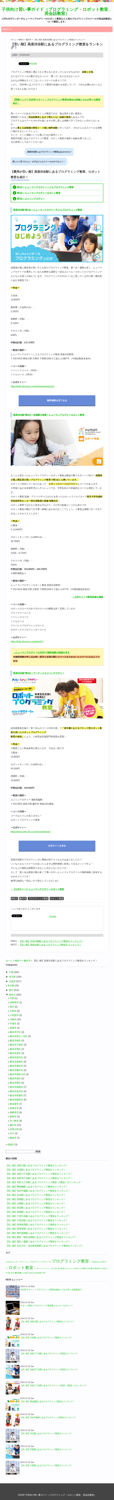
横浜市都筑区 (16, 1087)
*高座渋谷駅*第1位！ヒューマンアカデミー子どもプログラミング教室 (47, 210)
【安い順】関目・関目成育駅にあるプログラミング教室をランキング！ (41, 1237)
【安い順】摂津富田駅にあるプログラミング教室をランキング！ (38, 1224)
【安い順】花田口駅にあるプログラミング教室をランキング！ (37, 1165)
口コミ (70, 1268)
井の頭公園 (58, 1268)
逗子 (12, 1133)
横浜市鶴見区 (16, 1099)
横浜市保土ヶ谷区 (19, 1036)
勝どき (65, 1268)
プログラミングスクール (40, 1262)
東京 (11, 990)
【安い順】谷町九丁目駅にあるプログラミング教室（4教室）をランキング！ (44, 1182)
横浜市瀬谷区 (16, 1066)
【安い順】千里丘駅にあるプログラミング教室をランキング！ (37, 1220)
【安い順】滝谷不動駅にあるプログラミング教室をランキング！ (38, 1191)
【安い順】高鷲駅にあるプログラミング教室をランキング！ (36, 1199)
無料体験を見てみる (57, 400)
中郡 (12, 998)
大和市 (13, 1011)
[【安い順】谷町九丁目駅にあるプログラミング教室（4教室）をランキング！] (13, 1388)
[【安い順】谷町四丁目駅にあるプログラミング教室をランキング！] (13, 1372)
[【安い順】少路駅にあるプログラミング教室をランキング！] (13, 1468)
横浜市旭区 (15, 1049)
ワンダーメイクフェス (41, 1268)
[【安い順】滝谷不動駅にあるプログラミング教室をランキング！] (13, 1420)
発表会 (31, 1273)
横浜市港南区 (16, 1062)
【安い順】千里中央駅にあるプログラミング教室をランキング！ (38, 1216)
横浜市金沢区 (16, 1091)
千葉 (11, 972)
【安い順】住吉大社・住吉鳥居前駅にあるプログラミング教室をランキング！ (45, 1246)
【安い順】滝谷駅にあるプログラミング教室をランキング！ (36, 1195)
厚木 (12, 1007)
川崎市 (13, 1019)
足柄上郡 (14, 1129)
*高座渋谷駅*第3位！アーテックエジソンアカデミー (38, 673)
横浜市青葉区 (16, 1095)
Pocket (33, 63)
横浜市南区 (15, 1040)
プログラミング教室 (38, 898)
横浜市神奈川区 (17, 1074)
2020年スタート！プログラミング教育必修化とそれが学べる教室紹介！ (51, 1289)
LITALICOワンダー (12, 1262)
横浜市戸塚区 (16, 1045)
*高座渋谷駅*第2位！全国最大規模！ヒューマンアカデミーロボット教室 (48, 415)
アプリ (21, 1262)
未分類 (11, 985)
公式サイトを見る (57, 846)
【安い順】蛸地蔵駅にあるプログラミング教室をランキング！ (37, 1186)
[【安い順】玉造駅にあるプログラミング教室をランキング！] (13, 1340)
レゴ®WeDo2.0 (95, 1262)
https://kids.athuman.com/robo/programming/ (32, 386)
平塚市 (13, 1023)
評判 (43, 1273)
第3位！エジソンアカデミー (31, 198)
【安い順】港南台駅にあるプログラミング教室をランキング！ (50, 944)
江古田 (103, 1268)
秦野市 (13, 1116)
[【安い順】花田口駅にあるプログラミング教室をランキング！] (13, 1324)
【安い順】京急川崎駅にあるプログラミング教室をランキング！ (51, 941)
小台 (79, 1268)
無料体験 (18, 1273)
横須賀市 (14, 1104)
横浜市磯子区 (16, 1070)
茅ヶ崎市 (14, 1121)
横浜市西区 (15, 1083)
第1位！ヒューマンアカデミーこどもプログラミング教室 (45, 187)
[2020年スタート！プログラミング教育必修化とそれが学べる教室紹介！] (13, 1292)
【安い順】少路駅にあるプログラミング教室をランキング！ (36, 1203)
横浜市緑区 (15, 1078)
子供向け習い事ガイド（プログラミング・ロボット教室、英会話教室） (57, 11)
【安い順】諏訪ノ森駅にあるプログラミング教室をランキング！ (38, 1241)
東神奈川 (98, 1268)
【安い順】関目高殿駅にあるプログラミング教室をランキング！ (38, 1233)
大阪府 (12, 981)
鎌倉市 (13, 1138)
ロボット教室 (56, 898)
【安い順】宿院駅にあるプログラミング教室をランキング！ (36, 1212)
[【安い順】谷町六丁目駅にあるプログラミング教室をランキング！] (13, 1356)
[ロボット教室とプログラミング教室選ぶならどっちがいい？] (13, 1308)
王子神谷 (25, 1273)
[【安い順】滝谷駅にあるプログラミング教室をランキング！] (13, 1436)
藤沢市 (23, 898)
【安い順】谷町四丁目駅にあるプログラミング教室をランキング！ (39, 1178)
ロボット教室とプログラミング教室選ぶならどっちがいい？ (46, 1305)
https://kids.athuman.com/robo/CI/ (27, 641)
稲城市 (11, 1144)
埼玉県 (12, 977)
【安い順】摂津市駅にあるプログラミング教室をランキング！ (37, 1229)
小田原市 (14, 1015)
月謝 (88, 1268)
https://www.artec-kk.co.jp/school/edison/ (30, 831)
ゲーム (27, 1262)
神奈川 (14, 898)
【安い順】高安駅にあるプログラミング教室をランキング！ (36, 1208)
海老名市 (14, 1108)
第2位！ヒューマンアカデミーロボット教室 (38, 193)
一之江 (52, 1268)
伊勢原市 (14, 1002)
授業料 (84, 1268)
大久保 (75, 1268)
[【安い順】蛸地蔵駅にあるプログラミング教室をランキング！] (13, 1404)
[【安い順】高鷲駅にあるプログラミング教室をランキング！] (13, 1452)
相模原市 (14, 1112)
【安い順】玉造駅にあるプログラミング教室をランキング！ (36, 1170)
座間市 (13, 1028)
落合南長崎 (38, 1273)
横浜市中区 (15, 1032)
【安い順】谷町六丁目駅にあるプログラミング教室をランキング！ (39, 1174)
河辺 (12, 1273)
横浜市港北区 (16, 1057)
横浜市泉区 (15, 1053)
